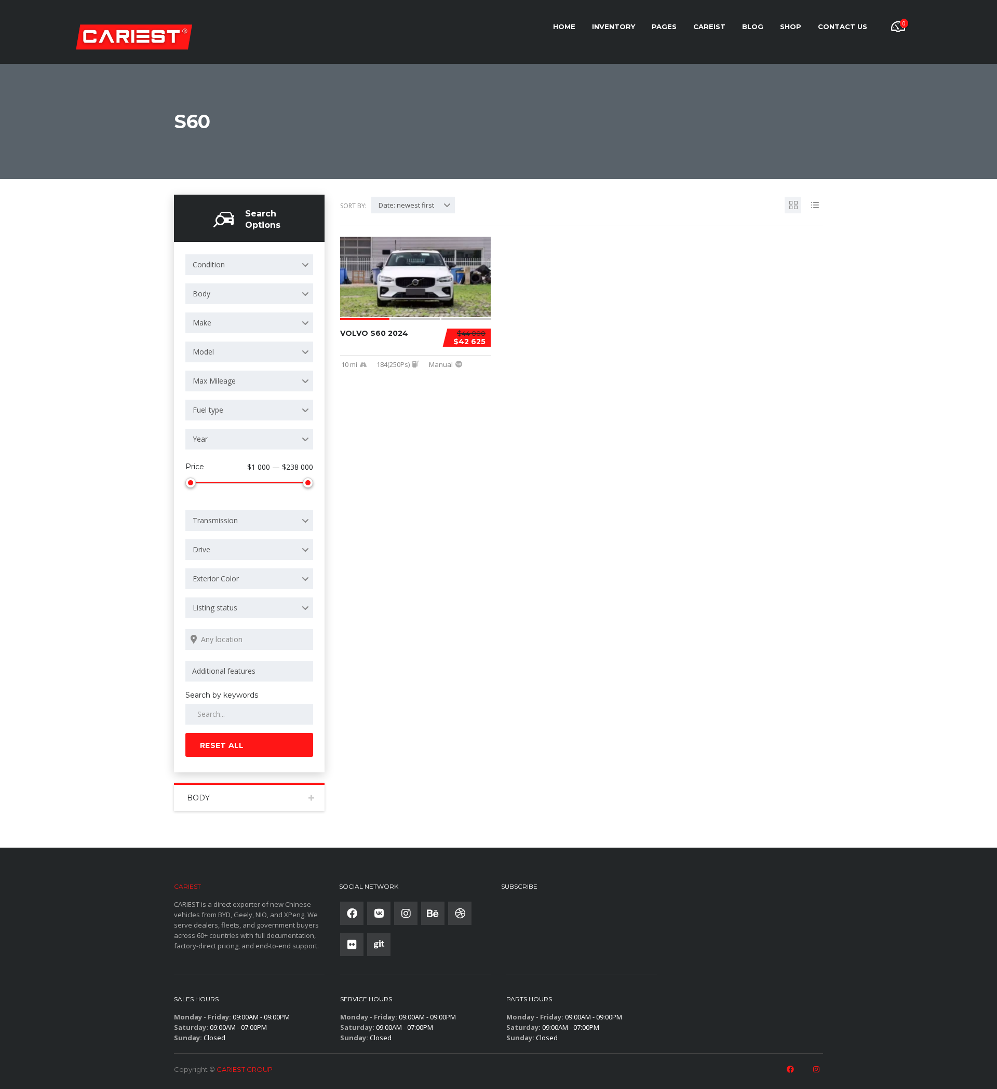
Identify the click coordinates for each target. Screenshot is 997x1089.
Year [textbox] (200, 439)
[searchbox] (251, 671)
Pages (664, 26)
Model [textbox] (203, 352)
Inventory (613, 26)
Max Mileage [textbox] (214, 381)
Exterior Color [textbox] (216, 578)
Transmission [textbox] (215, 520)
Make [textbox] (202, 323)
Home (564, 26)
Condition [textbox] (209, 264)
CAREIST (709, 26)
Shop (790, 26)
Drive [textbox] (201, 549)
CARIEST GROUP (245, 1069)
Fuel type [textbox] (208, 410)
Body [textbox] (201, 293)
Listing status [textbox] (215, 607)
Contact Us (842, 26)
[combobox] (249, 264)
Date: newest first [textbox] (406, 205)
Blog (752, 26)
